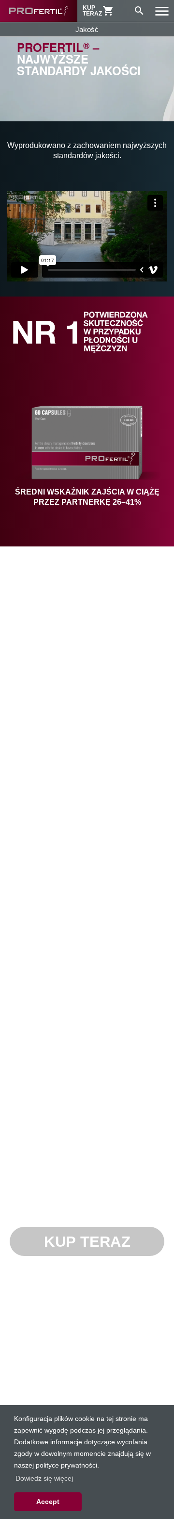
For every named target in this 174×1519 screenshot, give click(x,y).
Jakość (87, 29)
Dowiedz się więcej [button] (44, 1478)
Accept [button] (47, 1501)
